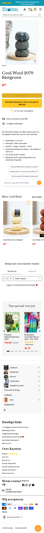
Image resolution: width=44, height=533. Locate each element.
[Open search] (4, 278)
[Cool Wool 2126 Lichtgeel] (16, 224)
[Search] (39, 15)
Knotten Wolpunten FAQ (10, 467)
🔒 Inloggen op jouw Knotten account (15, 427)
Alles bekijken (37, 197)
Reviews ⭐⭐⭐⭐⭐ (9, 454)
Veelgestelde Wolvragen (10, 434)
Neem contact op (8, 473)
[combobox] (22, 15)
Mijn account (6, 443)
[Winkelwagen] (35, 9)
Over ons (5, 457)
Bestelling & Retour (8, 430)
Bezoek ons (6, 460)
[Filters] (10, 278)
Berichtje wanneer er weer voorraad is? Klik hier (22, 103)
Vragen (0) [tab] (32, 271)
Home (4, 66)
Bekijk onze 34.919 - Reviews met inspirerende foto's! (27, 3)
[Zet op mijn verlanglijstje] (28, 203)
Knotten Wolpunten (9, 463)
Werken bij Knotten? (9, 470)
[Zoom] (35, 61)
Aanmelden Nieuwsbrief (10, 440)
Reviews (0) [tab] (12, 271)
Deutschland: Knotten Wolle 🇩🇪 (13, 437)
